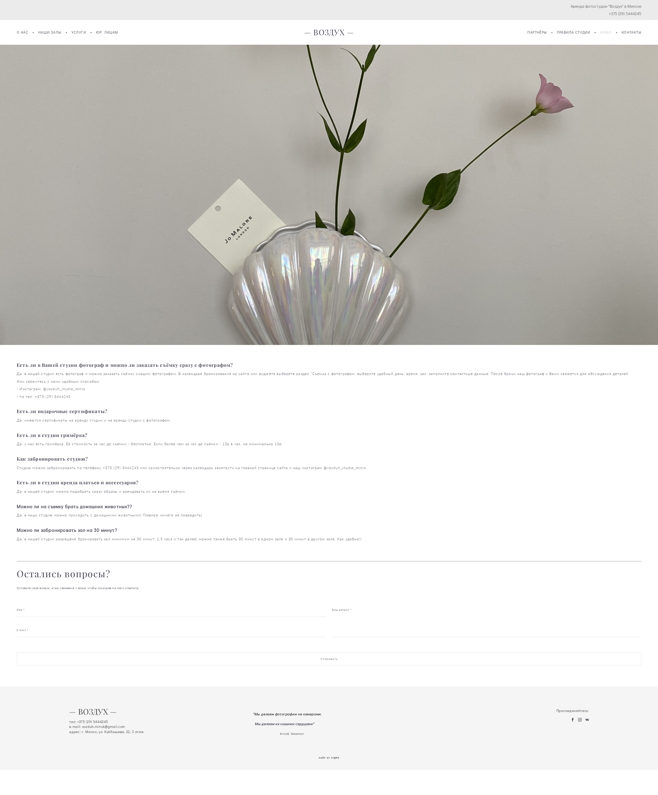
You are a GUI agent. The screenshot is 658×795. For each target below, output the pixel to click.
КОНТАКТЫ (631, 32)
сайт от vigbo (329, 757)
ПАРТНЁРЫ (537, 32)
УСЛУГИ (78, 32)
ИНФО (606, 32)
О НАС (22, 32)
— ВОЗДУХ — (329, 32)
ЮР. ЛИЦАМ (107, 32)
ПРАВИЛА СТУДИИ (573, 32)
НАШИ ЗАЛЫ (49, 32)
